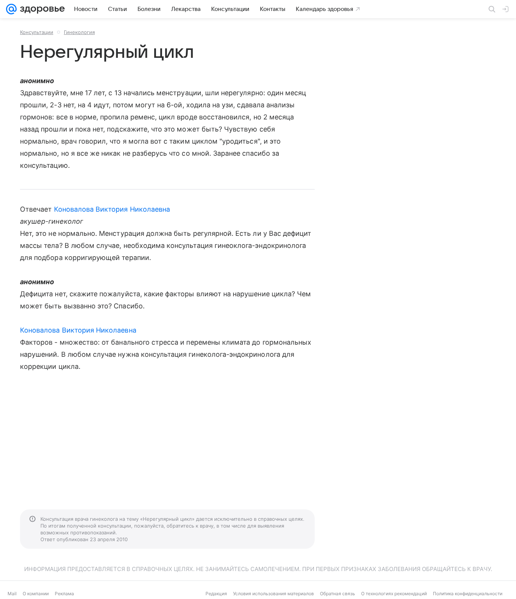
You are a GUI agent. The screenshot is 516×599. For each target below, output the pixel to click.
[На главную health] (41, 9)
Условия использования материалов (273, 593)
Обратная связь (337, 593)
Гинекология (79, 32)
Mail (12, 593)
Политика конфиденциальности (467, 593)
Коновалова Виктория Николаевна (112, 209)
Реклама (64, 593)
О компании (36, 593)
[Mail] (11, 9)
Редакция (216, 593)
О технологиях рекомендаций (394, 593)
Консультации (36, 32)
